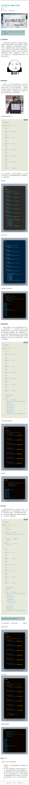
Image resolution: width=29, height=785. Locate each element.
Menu (9, 783)
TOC (15, 783)
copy (26, 119)
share (21, 783)
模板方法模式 (12, 10)
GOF (3, 8)
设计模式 (5, 10)
